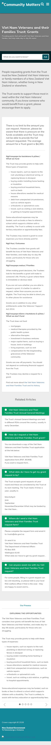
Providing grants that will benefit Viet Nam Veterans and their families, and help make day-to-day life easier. (25, 37)
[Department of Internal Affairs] (18, 737)
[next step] (46, 704)
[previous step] (4, 704)
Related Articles (25, 399)
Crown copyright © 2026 (13, 722)
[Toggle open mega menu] (47, 4)
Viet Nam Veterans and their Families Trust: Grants (25, 30)
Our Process (25, 605)
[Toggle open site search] (42, 4)
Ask (45, 57)
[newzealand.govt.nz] (13, 729)
